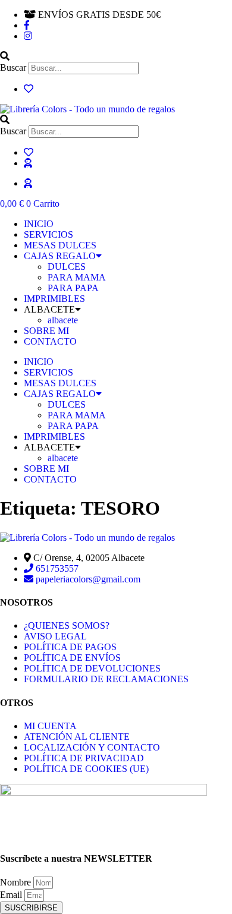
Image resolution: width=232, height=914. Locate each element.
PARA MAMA (77, 277)
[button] (116, 56)
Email (12, 895)
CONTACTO (50, 341)
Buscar (13, 67)
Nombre (16, 882)
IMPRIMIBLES (54, 299)
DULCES (67, 266)
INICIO (39, 224)
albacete (63, 320)
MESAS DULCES (60, 245)
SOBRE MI (46, 331)
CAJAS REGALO (60, 256)
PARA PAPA (73, 288)
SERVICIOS (48, 234)
